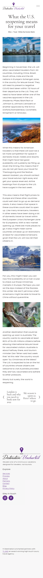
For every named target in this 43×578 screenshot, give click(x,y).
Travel (15, 32)
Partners (6, 481)
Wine (10, 32)
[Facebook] (11, 498)
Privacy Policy (8, 488)
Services (6, 473)
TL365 (5, 551)
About (5, 478)
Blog (4, 486)
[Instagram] (5, 498)
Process (6, 476)
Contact (6, 483)
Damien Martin (30, 32)
